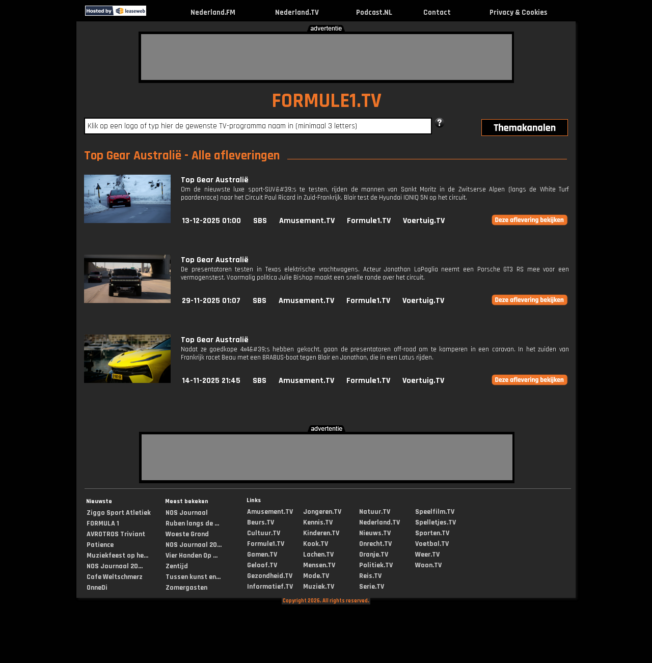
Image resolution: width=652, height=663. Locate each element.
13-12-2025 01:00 (211, 220)
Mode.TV (316, 576)
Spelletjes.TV (435, 522)
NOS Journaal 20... (115, 566)
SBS (260, 220)
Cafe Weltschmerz (115, 577)
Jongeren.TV (322, 511)
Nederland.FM (213, 12)
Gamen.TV (262, 554)
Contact (437, 12)
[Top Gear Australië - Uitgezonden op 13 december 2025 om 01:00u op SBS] (127, 220)
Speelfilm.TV (434, 511)
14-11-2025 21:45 (211, 380)
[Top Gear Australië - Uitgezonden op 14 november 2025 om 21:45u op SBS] (127, 380)
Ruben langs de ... (192, 523)
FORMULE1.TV (326, 101)
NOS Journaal (187, 512)
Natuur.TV (374, 511)
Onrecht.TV (375, 543)
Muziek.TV (318, 586)
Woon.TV (428, 565)
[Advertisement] (326, 57)
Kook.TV (315, 543)
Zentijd (177, 566)
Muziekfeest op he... (117, 555)
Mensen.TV (319, 565)
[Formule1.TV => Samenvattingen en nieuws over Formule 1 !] (155, 13)
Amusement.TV (307, 220)
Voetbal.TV (432, 543)
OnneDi (97, 587)
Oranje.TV (373, 554)
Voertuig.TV (424, 220)
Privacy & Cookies (518, 12)
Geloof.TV (262, 565)
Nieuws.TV (375, 533)
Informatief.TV (270, 586)
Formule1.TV (369, 220)
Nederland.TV (297, 12)
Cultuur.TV (263, 533)
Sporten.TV (432, 533)
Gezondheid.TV (269, 576)
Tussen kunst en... (193, 577)
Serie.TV (371, 586)
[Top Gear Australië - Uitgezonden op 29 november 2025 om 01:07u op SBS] (127, 300)
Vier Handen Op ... (192, 555)
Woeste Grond (187, 534)
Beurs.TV (260, 522)
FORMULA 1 (103, 523)
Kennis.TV (318, 522)
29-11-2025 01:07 (211, 300)
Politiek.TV (376, 565)
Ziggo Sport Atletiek (119, 512)
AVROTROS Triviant (116, 534)
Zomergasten (186, 587)
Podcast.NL (374, 12)
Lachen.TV (318, 554)
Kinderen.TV (321, 533)
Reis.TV (370, 576)
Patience (100, 544)
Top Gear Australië (215, 180)
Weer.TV (427, 554)
